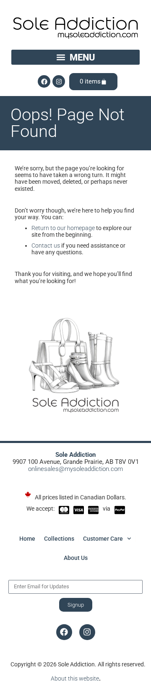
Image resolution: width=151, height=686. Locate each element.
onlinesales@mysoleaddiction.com (75, 469)
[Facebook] (44, 81)
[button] (75, 57)
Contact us (45, 245)
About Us (76, 557)
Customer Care (103, 538)
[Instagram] (58, 81)
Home (27, 538)
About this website (75, 678)
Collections (59, 538)
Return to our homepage (63, 228)
